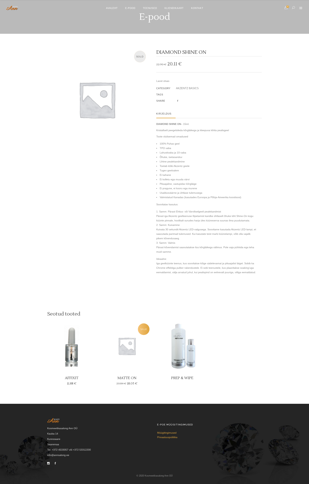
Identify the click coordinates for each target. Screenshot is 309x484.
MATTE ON (126, 378)
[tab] (166, 114)
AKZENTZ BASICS (187, 88)
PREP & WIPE (182, 378)
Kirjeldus (164, 113)
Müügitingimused (166, 432)
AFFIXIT (71, 378)
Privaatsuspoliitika (167, 437)
